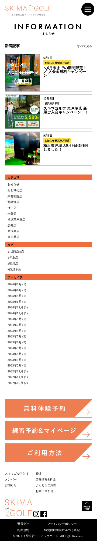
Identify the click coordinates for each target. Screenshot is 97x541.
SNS (38, 473)
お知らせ (49, 63)
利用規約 (23, 530)
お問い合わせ (44, 491)
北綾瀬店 (13, 202)
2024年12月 (15, 307)
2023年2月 (15, 365)
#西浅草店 (14, 269)
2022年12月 (15, 371)
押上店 (12, 207)
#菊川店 (13, 263)
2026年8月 (15, 284)
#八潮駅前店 (16, 251)
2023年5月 (15, 348)
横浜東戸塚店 (62, 63)
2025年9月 (15, 295)
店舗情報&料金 (46, 479)
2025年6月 (15, 301)
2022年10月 (15, 383)
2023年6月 (15, 342)
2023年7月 (15, 336)
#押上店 (13, 257)
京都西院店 (15, 196)
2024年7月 (15, 324)
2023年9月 (15, 330)
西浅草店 (13, 231)
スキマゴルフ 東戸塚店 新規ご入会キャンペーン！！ (66, 110)
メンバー (11, 479)
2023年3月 (15, 359)
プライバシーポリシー (62, 523)
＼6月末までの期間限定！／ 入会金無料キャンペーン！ (65, 71)
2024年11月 (15, 313)
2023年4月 (15, 353)
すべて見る (84, 46)
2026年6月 (15, 290)
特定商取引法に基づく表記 (62, 530)
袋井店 (12, 225)
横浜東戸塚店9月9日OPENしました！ (65, 147)
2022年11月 (15, 377)
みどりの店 (15, 190)
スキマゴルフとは (17, 473)
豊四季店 (13, 237)
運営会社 (23, 523)
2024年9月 (15, 319)
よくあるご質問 (46, 485)
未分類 (12, 213)
